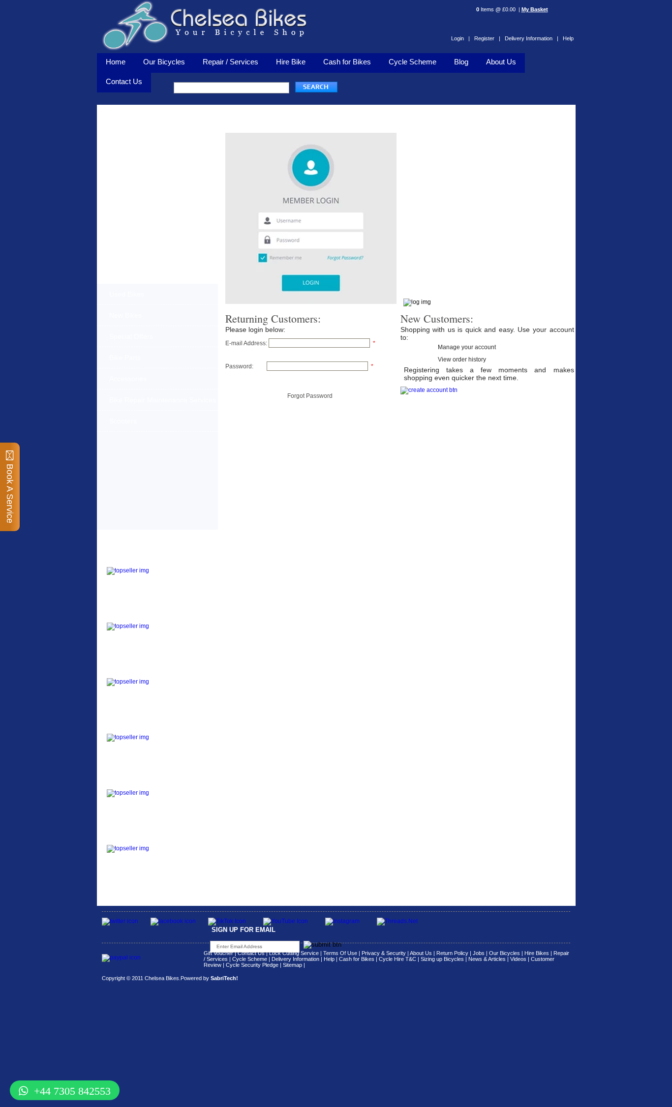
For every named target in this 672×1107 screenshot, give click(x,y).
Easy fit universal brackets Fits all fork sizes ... (176, 742)
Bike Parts (125, 357)
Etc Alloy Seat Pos (134, 783)
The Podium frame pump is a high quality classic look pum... (181, 576)
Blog (461, 62)
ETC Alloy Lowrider (136, 727)
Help (568, 38)
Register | (487, 38)
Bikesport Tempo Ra (137, 672)
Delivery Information (295, 959)
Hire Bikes (536, 953)
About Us (501, 62)
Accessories (128, 379)
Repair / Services (230, 62)
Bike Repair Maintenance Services (162, 400)
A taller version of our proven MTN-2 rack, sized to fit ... (177, 631)
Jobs (479, 953)
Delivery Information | (531, 38)
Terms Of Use (340, 953)
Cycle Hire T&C (397, 959)
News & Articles (487, 959)
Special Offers (131, 336)
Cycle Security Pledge (252, 965)
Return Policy (452, 953)
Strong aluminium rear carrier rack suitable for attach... (179, 854)
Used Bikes (126, 294)
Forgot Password (310, 395)
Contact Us (251, 953)
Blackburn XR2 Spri (136, 616)
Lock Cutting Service (294, 953)
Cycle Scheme (412, 62)
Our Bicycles (164, 62)
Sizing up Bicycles (442, 959)
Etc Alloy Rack (128, 838)
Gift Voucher (218, 953)
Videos (518, 959)
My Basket (534, 9)
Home (115, 62)
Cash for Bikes (347, 62)
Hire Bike (290, 62)
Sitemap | (294, 965)
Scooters (123, 421)
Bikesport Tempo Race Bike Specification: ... (179, 684)
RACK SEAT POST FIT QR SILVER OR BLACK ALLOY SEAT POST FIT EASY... (181, 801)
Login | (460, 38)
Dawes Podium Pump (139, 561)
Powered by (209, 978)
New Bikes (125, 315)
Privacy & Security (384, 953)
